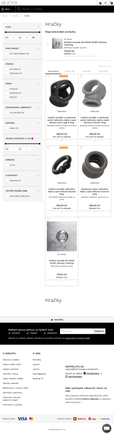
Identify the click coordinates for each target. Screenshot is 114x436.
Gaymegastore (39, 374)
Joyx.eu (36, 369)
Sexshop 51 (38, 378)
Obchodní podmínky (12, 393)
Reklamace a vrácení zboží (15, 388)
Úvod (5, 16)
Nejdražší (87, 71)
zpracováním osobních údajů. (77, 338)
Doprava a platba (11, 360)
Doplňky (15, 16)
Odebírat (99, 331)
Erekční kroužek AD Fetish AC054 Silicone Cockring (85, 43)
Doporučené (53, 71)
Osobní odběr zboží (12, 364)
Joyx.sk (36, 364)
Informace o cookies (12, 405)
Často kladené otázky (13, 378)
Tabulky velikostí (10, 383)
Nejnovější (103, 71)
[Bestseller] (61, 93)
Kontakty (37, 360)
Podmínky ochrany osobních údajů (11, 398)
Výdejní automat (10, 369)
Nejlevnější (70, 71)
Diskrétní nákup (10, 374)
